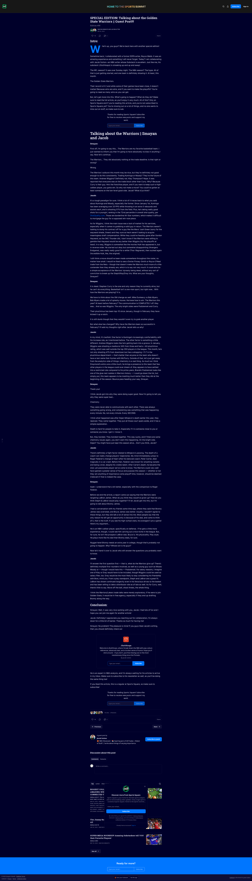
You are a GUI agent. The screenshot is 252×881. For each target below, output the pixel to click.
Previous (97, 727)
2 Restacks (113, 713)
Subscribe (235, 6)
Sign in (245, 6)
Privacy (10, 879)
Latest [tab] (98, 784)
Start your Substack (122, 877)
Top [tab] (92, 784)
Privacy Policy (132, 820)
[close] (144, 786)
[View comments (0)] (100, 36)
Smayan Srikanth (103, 29)
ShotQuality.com (97, 215)
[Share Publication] (228, 6)
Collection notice (21, 879)
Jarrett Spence (102, 809)
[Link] (87, 41)
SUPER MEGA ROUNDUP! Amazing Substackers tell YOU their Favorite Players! (117, 836)
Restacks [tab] (103, 759)
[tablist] (98, 759)
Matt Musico (100, 805)
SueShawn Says (102, 811)
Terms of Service (138, 816)
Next (156, 727)
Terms (14, 879)
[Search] (223, 6)
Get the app (133, 877)
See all (94, 851)
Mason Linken (98, 803)
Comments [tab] (94, 759)
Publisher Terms (20, 876)
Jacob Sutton (115, 29)
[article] (126, 840)
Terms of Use (119, 818)
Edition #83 (94, 841)
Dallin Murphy (98, 807)
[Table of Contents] (2, 440)
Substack (232, 877)
